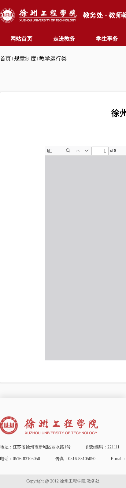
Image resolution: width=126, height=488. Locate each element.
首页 (5, 59)
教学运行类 (53, 59)
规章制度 (25, 59)
